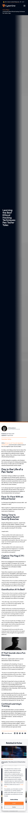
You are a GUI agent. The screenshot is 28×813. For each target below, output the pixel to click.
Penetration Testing (6, 439)
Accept (14, 803)
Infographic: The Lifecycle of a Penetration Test (13, 762)
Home (4, 9)
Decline (14, 807)
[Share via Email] (25, 733)
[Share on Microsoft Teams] (22, 733)
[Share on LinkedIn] (14, 733)
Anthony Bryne (4, 811)
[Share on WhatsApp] (20, 733)
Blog (7, 9)
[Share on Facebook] (17, 733)
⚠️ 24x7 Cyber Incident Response (11, 1)
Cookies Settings (14, 799)
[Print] (2, 733)
